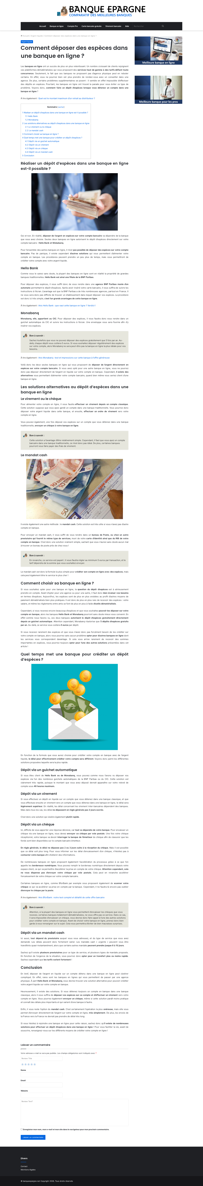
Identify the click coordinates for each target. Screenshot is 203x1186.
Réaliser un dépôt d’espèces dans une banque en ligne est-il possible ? (55, 112)
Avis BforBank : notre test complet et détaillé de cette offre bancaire (71, 897)
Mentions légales (28, 1170)
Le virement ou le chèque (38, 127)
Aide (127, 26)
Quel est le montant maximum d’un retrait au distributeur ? (66, 98)
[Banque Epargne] (101, 11)
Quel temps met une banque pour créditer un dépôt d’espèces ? (52, 137)
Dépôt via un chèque (36, 148)
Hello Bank (31, 116)
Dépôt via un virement (37, 145)
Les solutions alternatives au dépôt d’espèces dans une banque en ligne (55, 123)
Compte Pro (72, 26)
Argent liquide (37, 36)
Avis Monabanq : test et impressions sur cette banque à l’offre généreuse (74, 357)
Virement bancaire (113, 26)
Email (23, 1080)
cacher (61, 107)
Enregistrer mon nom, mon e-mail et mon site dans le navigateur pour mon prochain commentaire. (66, 1129)
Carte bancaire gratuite (92, 26)
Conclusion (28, 155)
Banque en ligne (57, 26)
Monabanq (31, 120)
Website (24, 1091)
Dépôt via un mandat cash (39, 152)
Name (23, 1070)
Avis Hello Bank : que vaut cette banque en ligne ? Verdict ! (67, 305)
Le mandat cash (34, 130)
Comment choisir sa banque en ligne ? (40, 134)
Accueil (42, 26)
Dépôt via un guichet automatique (42, 141)
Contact (24, 1166)
